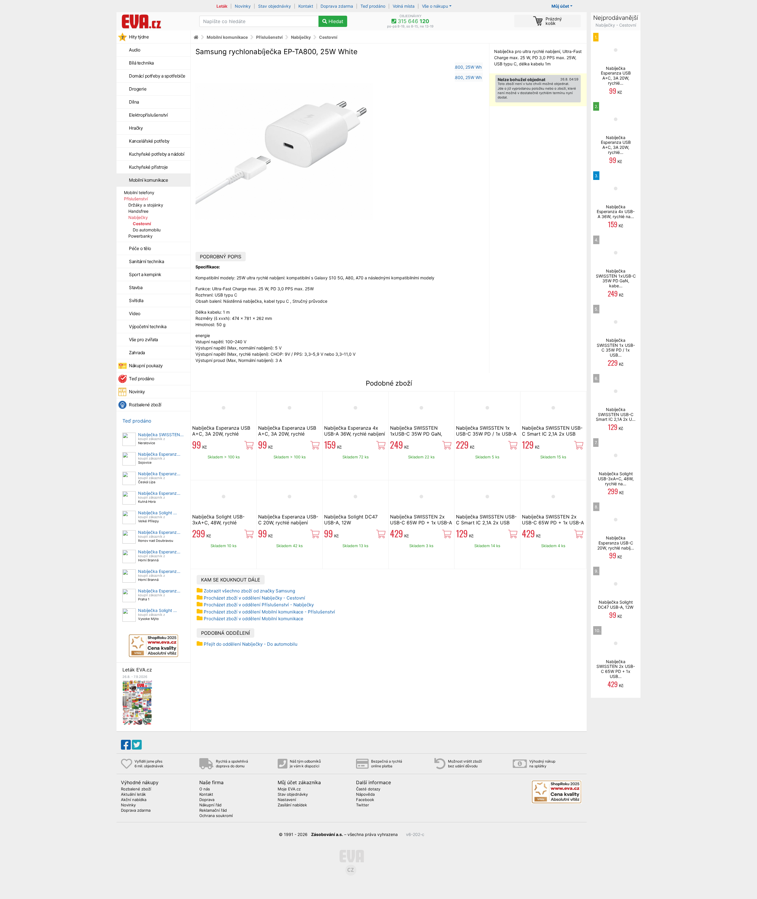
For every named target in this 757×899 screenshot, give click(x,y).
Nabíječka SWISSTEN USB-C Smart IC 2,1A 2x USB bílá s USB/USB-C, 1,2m (552, 434)
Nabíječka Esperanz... (159, 454)
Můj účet (560, 6)
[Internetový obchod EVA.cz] (155, 21)
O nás (204, 789)
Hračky (136, 128)
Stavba (135, 287)
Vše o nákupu (435, 6)
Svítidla (136, 300)
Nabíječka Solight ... (157, 512)
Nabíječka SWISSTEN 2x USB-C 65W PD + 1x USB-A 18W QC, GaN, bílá (553, 522)
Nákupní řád (210, 805)
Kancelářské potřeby (149, 141)
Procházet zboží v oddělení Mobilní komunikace (253, 618)
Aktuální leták (133, 794)
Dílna (134, 102)
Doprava (206, 800)
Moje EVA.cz (289, 789)
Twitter (362, 805)
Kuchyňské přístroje (148, 167)
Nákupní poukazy (146, 365)
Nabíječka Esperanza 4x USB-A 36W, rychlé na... (616, 211)
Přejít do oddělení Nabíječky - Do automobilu (250, 644)
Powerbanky (140, 236)
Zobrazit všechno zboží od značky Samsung (249, 591)
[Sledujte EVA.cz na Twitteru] (137, 745)
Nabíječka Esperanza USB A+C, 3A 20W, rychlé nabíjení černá (287, 434)
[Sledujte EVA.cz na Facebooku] (126, 745)
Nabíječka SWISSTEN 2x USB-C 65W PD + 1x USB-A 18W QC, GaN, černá (421, 522)
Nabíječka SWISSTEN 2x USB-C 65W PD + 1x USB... (615, 669)
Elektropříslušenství (148, 115)
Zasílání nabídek (292, 805)
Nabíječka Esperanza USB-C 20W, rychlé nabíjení (288, 520)
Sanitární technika (146, 261)
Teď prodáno (372, 6)
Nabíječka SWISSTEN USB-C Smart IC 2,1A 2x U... (615, 414)
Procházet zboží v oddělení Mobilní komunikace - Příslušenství (269, 612)
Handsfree (138, 211)
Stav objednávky (274, 6)
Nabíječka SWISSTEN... (161, 434)
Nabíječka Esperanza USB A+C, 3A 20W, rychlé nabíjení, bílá (221, 434)
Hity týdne (139, 37)
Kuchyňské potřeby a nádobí (156, 154)
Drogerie (137, 89)
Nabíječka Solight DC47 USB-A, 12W (351, 520)
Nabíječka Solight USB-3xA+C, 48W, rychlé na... (616, 478)
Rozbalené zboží (145, 404)
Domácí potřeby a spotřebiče (157, 76)
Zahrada (137, 352)
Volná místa (404, 6)
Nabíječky (138, 217)
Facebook (365, 800)
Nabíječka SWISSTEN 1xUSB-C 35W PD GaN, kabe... (616, 278)
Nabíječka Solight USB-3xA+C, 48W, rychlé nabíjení (218, 522)
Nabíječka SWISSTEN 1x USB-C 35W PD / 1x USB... (616, 347)
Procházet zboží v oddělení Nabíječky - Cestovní (254, 598)
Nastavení (287, 800)
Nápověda (365, 794)
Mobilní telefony (139, 192)
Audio (134, 50)
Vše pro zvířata (143, 339)
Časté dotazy (368, 789)
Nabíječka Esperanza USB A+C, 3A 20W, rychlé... (616, 76)
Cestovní (142, 223)
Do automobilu (147, 229)
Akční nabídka (133, 800)
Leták (221, 6)
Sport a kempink (145, 274)
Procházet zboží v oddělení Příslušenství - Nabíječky (259, 605)
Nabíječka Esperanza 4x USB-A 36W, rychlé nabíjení (354, 431)
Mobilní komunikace (148, 180)
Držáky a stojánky (145, 204)
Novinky (243, 6)
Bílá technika (141, 63)
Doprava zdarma (337, 6)
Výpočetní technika (147, 326)
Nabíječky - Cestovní (616, 25)
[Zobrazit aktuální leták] (137, 702)
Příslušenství (136, 198)
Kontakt (305, 6)
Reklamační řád (213, 810)
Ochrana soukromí (216, 816)
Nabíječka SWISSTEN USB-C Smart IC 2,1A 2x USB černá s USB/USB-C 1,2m (486, 522)
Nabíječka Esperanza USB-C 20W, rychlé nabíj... (615, 542)
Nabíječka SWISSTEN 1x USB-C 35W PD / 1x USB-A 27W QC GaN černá (486, 434)
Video (134, 313)
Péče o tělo (140, 248)
